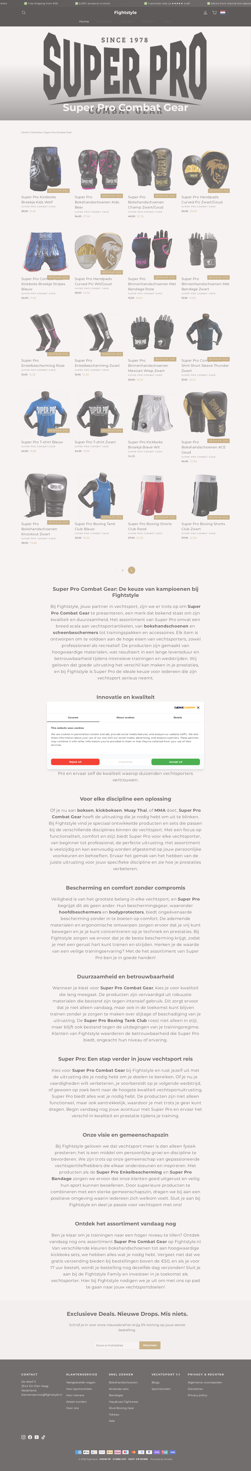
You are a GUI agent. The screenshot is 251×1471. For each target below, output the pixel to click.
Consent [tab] (73, 717)
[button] (198, 707)
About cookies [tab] (125, 717)
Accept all (175, 761)
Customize (125, 761)
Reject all (75, 761)
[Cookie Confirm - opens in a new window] (184, 708)
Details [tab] (178, 717)
